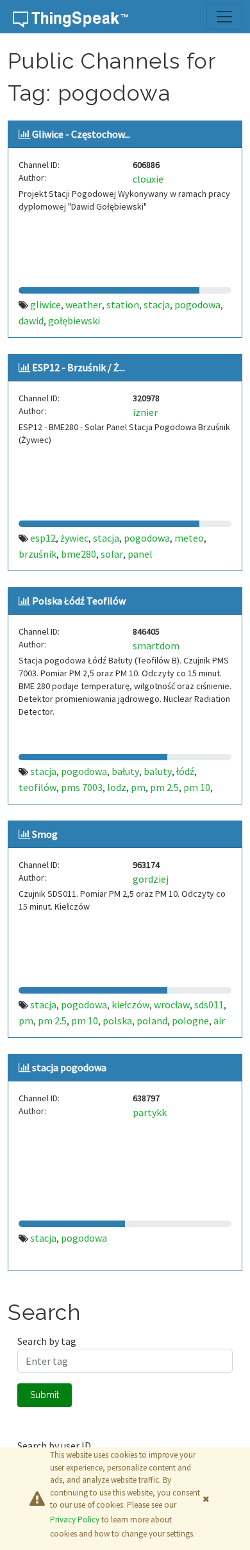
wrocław (172, 1004)
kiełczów (130, 1004)
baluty (158, 771)
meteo (189, 537)
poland (152, 1020)
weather (83, 304)
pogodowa (197, 304)
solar (112, 553)
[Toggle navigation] (224, 16)
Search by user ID (54, 1445)
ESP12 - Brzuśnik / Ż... (78, 367)
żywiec (74, 537)
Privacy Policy (74, 1519)
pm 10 (196, 787)
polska (117, 1020)
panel (140, 553)
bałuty (125, 771)
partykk (150, 1112)
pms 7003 (82, 787)
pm (138, 787)
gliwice (45, 304)
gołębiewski (74, 320)
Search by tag (46, 1341)
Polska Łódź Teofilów (79, 600)
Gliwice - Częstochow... (81, 134)
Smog (45, 834)
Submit (44, 1395)
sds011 (209, 1004)
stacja (157, 304)
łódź (185, 771)
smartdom (156, 645)
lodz (116, 787)
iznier (145, 412)
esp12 (43, 537)
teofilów (37, 787)
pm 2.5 (164, 787)
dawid (31, 320)
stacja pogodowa (69, 1067)
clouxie (148, 178)
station (122, 304)
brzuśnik (37, 553)
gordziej (151, 878)
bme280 (78, 553)
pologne (190, 1020)
